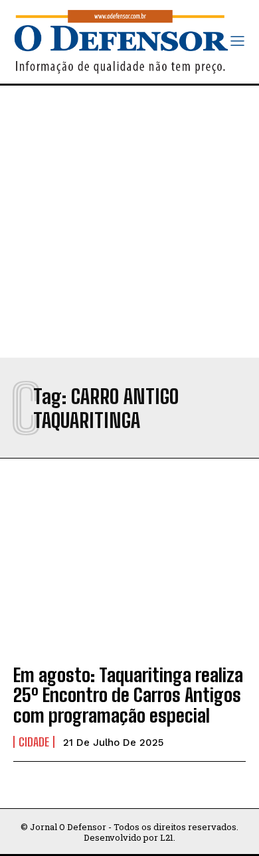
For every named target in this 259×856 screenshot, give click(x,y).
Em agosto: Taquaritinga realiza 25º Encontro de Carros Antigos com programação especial (128, 695)
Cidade (34, 742)
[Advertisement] (129, 221)
